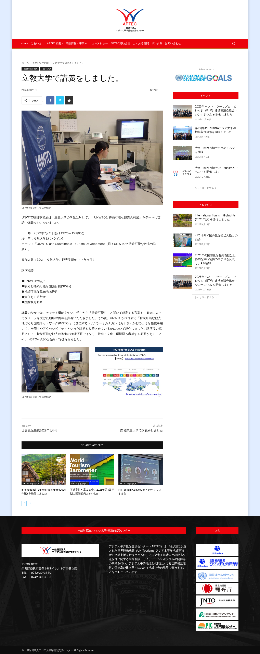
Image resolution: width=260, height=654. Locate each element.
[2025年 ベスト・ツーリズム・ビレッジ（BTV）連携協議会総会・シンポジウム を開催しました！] (182, 111)
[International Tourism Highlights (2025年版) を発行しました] (44, 469)
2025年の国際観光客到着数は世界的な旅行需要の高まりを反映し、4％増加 (215, 259)
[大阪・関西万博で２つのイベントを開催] (182, 153)
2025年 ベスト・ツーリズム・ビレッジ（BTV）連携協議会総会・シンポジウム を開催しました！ (216, 110)
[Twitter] (60, 100)
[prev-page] (24, 503)
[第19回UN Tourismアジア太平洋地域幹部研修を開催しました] (182, 133)
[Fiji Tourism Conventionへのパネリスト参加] (140, 469)
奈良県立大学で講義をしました (141, 430)
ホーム (25, 63)
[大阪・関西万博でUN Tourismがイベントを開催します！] (182, 173)
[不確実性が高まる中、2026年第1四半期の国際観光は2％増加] (92, 469)
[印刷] (69, 100)
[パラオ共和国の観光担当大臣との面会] (182, 240)
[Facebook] (50, 100)
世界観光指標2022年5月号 (39, 430)
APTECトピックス (31, 483)
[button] (233, 43)
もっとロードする (204, 188)
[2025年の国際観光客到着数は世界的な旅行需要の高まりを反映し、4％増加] (182, 260)
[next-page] (30, 503)
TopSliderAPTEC (40, 63)
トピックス (46, 68)
